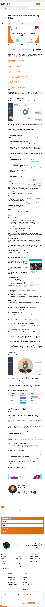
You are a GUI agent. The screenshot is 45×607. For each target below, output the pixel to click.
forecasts (18, 329)
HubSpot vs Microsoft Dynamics (35, 558)
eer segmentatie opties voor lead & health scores (18, 73)
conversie (26, 135)
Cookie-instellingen (24, 603)
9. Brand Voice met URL (12, 68)
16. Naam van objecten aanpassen (14, 77)
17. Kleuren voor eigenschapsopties (14, 78)
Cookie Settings (3, 605)
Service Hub (10, 334)
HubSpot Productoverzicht (27, 584)
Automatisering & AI (11, 579)
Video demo (34, 4)
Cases (39, 4)
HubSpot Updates (16, 501)
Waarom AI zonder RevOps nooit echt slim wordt (8, 512)
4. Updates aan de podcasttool (13, 62)
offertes (10, 322)
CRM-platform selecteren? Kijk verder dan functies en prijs (9, 514)
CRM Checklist (25, 581)
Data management (11, 577)
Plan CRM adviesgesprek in (5, 568)
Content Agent (16, 143)
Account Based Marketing (12, 584)
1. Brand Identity (11, 59)
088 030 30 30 (3, 561)
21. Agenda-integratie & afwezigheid (14, 83)
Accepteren (31, 603)
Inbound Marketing (11, 582)
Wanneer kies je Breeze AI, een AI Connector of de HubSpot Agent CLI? (12, 510)
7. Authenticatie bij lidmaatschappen (14, 66)
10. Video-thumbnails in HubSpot (13, 70)
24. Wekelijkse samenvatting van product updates (16, 87)
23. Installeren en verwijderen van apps (14, 86)
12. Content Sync (11, 72)
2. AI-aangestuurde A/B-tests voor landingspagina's (16, 60)
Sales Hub (19, 309)
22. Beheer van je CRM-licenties (13, 85)
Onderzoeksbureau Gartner (28, 49)
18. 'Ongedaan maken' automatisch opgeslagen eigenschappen (18, 80)
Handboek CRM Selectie (27, 582)
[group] (25, 23)
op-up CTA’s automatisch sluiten (15, 71)
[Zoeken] (42, 8)
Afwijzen (38, 603)
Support (2, 565)
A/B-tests (13, 123)
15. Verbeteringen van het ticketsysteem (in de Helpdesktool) (18, 76)
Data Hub (17, 565)
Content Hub (20, 92)
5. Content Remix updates (12, 64)
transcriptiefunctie (22, 191)
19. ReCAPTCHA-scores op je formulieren (15, 81)
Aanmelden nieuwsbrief (5, 570)
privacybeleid (7, 528)
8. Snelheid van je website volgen (13, 67)
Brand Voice (11, 241)
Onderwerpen (7, 507)
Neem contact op (4, 566)
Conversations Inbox (36, 439)
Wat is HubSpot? (11, 575)
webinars (20, 188)
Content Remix (13, 178)
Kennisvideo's (25, 577)
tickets (27, 340)
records (33, 314)
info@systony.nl (3, 563)
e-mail (16, 435)
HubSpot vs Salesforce (34, 556)
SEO (38, 206)
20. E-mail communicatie (12, 82)
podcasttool (15, 160)
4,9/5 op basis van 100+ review (22, 1)
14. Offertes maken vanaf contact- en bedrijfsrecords (17, 75)
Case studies (25, 579)
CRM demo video (26, 575)
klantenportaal (23, 346)
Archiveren (12, 507)
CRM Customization (11, 581)
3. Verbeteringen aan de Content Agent (15, 61)
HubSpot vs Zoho (33, 560)
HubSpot (22, 469)
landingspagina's (36, 129)
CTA (22, 124)
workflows (23, 327)
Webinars (24, 587)
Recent (3, 507)
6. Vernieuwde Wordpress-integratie (14, 65)
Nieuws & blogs (25, 589)
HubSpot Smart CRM (19, 556)
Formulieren (12, 282)
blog (15, 151)
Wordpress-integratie (20, 198)
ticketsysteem (32, 334)
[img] (38, 23)
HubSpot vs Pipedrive (34, 561)
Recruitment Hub (18, 566)
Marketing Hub (13, 309)
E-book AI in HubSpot (27, 586)
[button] (41, 4)
